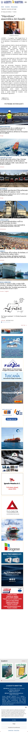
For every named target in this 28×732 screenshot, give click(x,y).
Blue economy (14, 6)
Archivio (23, 661)
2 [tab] (2, 680)
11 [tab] (13, 680)
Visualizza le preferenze (14, 727)
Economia (7, 6)
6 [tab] (7, 680)
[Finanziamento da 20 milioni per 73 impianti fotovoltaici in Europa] (14, 116)
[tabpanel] (14, 318)
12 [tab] (14, 680)
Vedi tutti (23, 325)
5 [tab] (6, 680)
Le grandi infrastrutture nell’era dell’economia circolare (11, 222)
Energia (1, 135)
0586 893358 (17, 690)
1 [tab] (1, 680)
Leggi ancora (14, 318)
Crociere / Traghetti (4, 291)
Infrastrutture (3, 229)
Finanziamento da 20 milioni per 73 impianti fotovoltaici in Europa (12, 129)
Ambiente (2, 167)
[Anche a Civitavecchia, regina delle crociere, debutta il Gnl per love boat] (14, 271)
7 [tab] (8, 680)
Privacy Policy (16, 730)
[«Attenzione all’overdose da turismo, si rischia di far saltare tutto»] (14, 240)
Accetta (14, 720)
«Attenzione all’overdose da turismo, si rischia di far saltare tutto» (14, 253)
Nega (14, 723)
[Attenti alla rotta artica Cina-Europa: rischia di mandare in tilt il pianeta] (14, 147)
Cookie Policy (10, 730)
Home (2, 6)
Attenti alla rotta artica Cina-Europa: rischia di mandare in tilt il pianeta (13, 160)
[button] (26, 707)
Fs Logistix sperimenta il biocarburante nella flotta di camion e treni (14, 191)
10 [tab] (12, 680)
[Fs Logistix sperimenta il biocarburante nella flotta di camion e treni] (14, 178)
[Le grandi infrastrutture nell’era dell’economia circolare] (14, 209)
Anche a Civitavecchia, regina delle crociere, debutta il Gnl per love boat (13, 284)
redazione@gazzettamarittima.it (16, 693)
